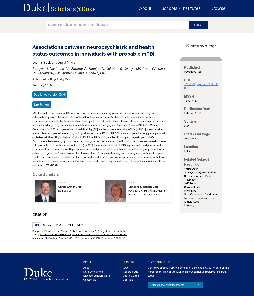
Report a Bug (130, 271)
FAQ (125, 267)
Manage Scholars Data (96, 275)
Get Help (128, 279)
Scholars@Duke (73, 9)
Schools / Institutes (181, 8)
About (145, 8)
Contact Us (89, 279)
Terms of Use (61, 279)
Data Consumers (93, 271)
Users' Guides (131, 275)
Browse (217, 8)
